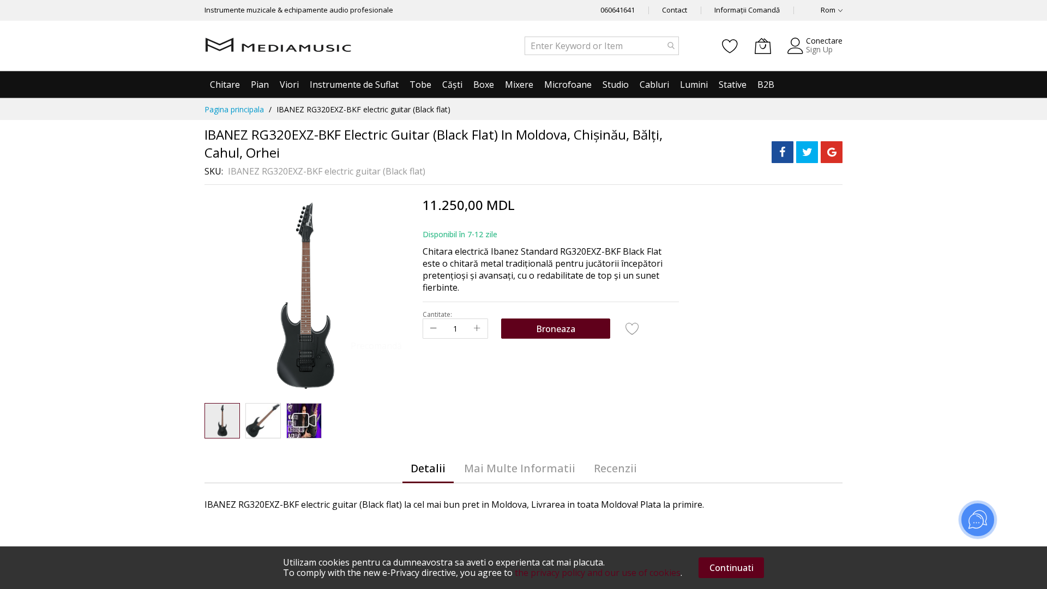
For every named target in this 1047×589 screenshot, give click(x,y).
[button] (263, 420)
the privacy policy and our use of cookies (598, 573)
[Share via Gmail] (832, 152)
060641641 (617, 10)
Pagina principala (234, 109)
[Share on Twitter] (807, 152)
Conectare (824, 40)
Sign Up (819, 49)
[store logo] (278, 46)
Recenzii (615, 468)
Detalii (428, 468)
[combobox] (602, 46)
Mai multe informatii (519, 468)
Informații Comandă (747, 10)
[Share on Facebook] (782, 152)
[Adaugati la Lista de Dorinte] (632, 328)
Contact (674, 10)
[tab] (428, 468)
